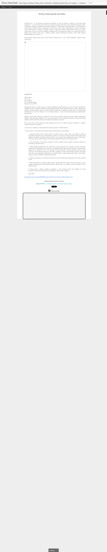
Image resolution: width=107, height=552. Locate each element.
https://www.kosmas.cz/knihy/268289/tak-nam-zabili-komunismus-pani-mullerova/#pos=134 (48, 177)
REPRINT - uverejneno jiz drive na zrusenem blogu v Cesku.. (56, 184)
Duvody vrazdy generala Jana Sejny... (52, 14)
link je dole (62, 37)
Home (10, 7)
